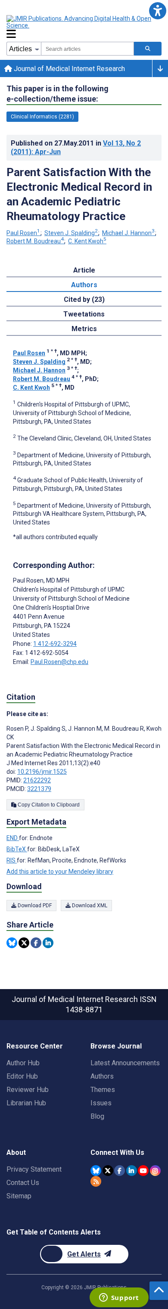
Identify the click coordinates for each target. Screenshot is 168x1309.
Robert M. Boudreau (35, 241)
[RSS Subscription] (95, 1181)
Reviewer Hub (27, 1090)
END (12, 837)
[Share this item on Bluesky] (11, 942)
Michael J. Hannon (128, 233)
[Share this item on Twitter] (24, 942)
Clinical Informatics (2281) (42, 117)
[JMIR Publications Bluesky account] (95, 1170)
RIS (11, 860)
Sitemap (18, 1196)
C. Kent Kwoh (87, 241)
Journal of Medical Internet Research (68, 69)
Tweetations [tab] (84, 314)
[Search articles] (148, 49)
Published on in (76, 147)
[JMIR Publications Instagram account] (155, 1170)
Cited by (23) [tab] (84, 299)
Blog (97, 1116)
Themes (102, 1090)
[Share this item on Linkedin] (48, 942)
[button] (157, 10)
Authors (102, 1076)
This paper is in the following (57, 93)
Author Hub (23, 1063)
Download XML (89, 906)
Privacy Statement (34, 1169)
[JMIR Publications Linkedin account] (131, 1170)
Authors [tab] (84, 285)
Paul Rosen (23, 233)
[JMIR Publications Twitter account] (108, 1170)
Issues (101, 1103)
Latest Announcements (125, 1063)
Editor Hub (22, 1076)
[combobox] (87, 49)
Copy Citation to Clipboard (48, 805)
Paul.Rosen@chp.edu (59, 661)
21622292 (37, 780)
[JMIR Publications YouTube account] (143, 1170)
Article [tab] (84, 270)
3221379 (39, 788)
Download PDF (34, 906)
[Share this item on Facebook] (36, 942)
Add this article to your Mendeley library (59, 871)
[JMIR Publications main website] (79, 22)
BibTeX (16, 849)
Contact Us (22, 1183)
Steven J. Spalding (71, 233)
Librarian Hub (26, 1103)
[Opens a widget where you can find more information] (119, 1298)
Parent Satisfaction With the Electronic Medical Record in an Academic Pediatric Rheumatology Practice (79, 194)
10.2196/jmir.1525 (42, 771)
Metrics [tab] (84, 329)
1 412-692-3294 (55, 643)
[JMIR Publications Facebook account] (119, 1170)
